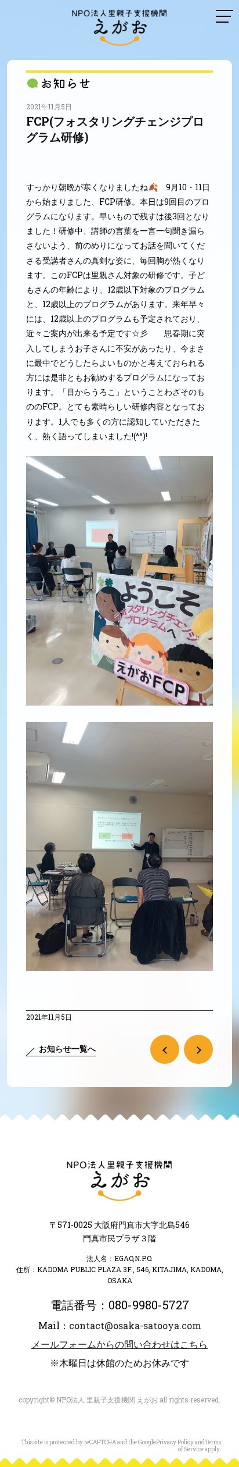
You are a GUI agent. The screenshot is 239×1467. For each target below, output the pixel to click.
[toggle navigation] (224, 16)
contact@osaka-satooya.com (135, 1325)
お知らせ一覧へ (67, 1048)
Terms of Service (199, 1445)
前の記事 (164, 1049)
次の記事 (198, 1049)
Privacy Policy (175, 1442)
